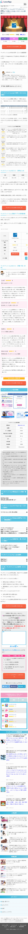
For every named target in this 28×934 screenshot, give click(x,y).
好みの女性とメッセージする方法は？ (10, 547)
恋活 (14, 700)
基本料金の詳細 (4, 498)
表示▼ (19, 86)
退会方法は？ (4, 561)
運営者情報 (21, 926)
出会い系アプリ (4, 6)
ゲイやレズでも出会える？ (7, 528)
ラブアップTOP (5, 925)
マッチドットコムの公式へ (13, 46)
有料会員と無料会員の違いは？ (8, 499)
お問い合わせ (12, 926)
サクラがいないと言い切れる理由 (9, 512)
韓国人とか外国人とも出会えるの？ (9, 531)
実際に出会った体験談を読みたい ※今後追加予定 (13, 533)
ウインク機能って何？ (6, 548)
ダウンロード (15, 253)
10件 (23, 34)
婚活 (23, 700)
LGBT (2, 10)
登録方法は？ (4, 559)
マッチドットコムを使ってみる (13, 207)
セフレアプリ (4, 8)
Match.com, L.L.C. (21, 425)
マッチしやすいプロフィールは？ (9, 545)
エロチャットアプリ (6, 13)
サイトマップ (14, 925)
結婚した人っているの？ (7, 529)
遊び (5, 700)
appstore (7, 484)
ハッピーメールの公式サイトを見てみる (14, 674)
